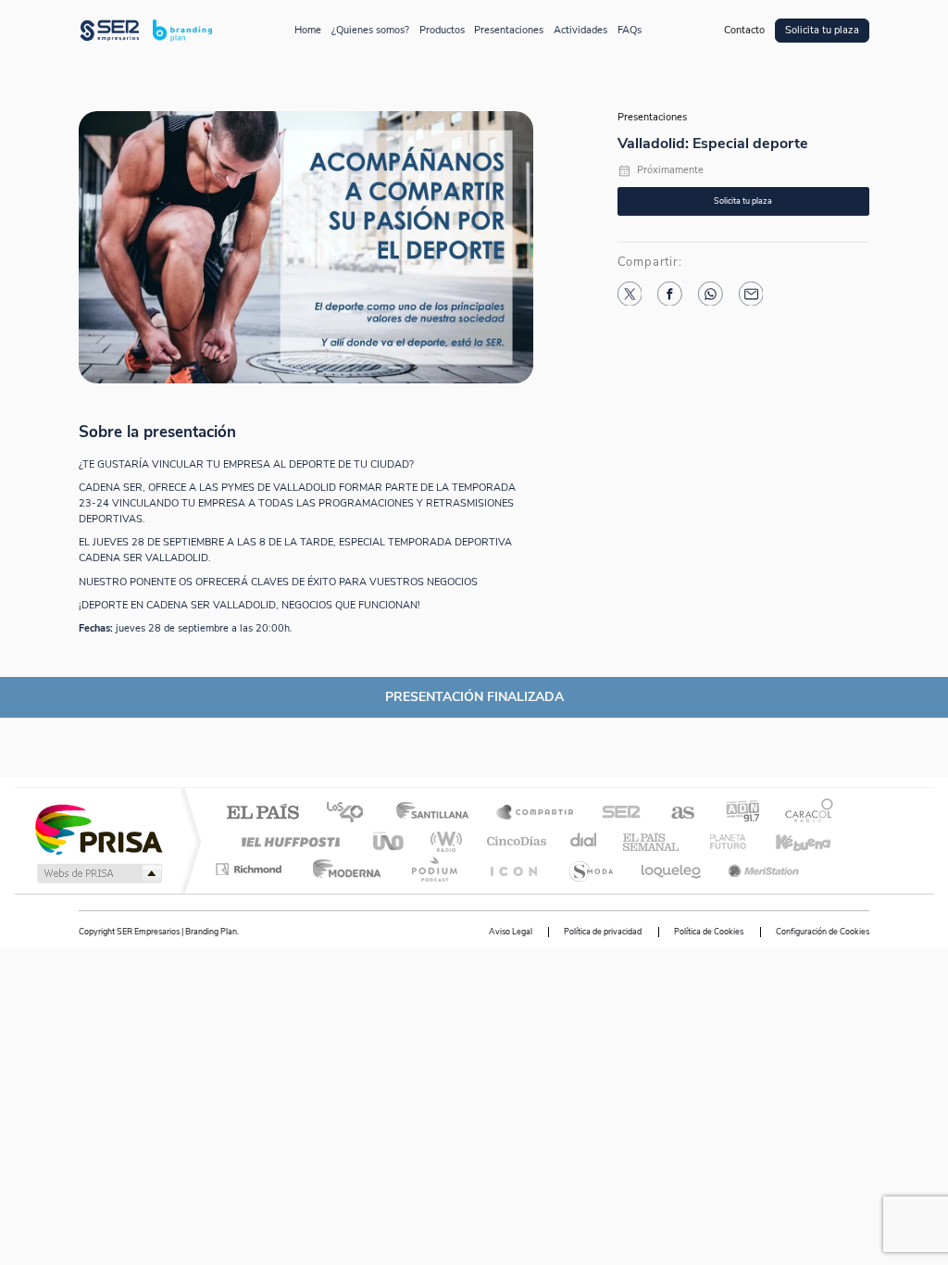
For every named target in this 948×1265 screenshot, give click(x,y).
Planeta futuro (720, 841)
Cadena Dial (584, 841)
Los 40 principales (351, 813)
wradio (443, 841)
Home (307, 30)
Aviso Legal (510, 932)
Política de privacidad (603, 932)
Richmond (251, 869)
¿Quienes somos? (370, 30)
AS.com (674, 813)
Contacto (744, 30)
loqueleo (672, 869)
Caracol (803, 813)
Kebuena (787, 841)
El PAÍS (262, 813)
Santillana (438, 813)
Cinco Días (513, 841)
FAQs (629, 30)
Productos (442, 30)
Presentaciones (508, 30)
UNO (390, 841)
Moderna (342, 869)
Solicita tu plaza (822, 30)
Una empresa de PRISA (98, 828)
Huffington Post (287, 841)
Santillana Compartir (536, 813)
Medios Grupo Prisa (97, 873)
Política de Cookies (708, 932)
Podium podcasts (433, 869)
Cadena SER (615, 813)
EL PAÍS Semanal (652, 841)
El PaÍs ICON (513, 869)
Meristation (761, 869)
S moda (590, 869)
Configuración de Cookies (822, 932)
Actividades (580, 30)
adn (735, 813)
